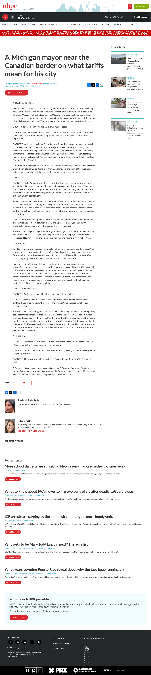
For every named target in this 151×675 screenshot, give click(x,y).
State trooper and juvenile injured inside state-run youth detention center (134, 107)
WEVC (86, 649)
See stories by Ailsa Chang (31, 430)
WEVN (86, 656)
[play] (5, 17)
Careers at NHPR (59, 648)
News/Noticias (9, 24)
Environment (132, 55)
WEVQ (86, 660)
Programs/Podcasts (50, 24)
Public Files (88, 643)
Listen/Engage (73, 24)
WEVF (86, 651)
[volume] (12, 17)
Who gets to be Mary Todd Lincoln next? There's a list (46, 544)
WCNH (86, 647)
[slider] (16, 17)
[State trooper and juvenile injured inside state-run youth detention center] (118, 103)
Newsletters (28, 24)
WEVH (86, 653)
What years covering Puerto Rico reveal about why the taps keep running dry (65, 569)
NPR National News (21, 383)
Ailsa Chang (36, 83)
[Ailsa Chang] (10, 426)
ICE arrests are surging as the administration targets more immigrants (59, 516)
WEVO (86, 658)
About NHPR (91, 24)
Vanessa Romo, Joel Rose (14, 521)
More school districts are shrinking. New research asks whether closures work (65, 466)
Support (142, 6)
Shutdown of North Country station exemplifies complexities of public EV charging (135, 63)
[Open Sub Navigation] (19, 24)
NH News (130, 78)
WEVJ (86, 655)
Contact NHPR (58, 638)
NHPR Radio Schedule (61, 643)
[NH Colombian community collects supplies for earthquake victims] (118, 82)
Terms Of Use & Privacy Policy (95, 638)
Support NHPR (18, 617)
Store (130, 24)
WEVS (86, 662)
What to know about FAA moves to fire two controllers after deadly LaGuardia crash (70, 491)
